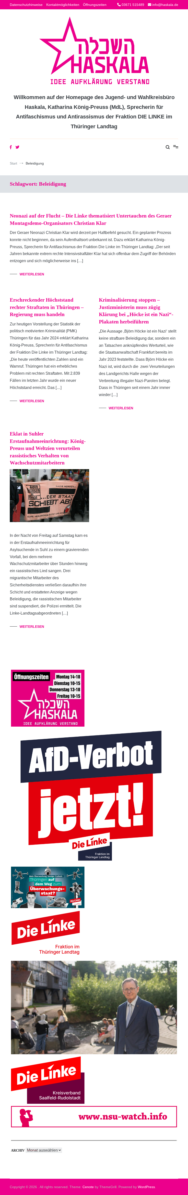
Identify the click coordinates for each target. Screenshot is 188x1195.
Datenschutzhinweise (26, 5)
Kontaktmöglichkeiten (62, 5)
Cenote (88, 1187)
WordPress (146, 1187)
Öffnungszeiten (94, 5)
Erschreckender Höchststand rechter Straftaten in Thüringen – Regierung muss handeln (47, 307)
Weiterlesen (32, 274)
